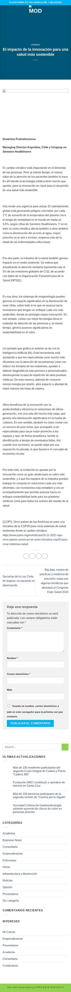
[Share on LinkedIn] (45, 556)
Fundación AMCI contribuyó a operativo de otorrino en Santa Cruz (39, 784)
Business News (12, 840)
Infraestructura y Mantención (20, 873)
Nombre (12, 658)
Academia (9, 833)
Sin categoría (11, 900)
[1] (19, 280)
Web (9, 689)
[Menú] (5, 12)
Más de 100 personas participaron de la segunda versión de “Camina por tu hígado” (39, 795)
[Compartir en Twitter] (39, 556)
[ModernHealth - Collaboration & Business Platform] (35, 12)
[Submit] (65, 747)
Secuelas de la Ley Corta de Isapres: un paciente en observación (19, 581)
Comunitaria (10, 846)
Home (6, 867)
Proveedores (10, 894)
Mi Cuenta (9, 932)
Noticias (8, 880)
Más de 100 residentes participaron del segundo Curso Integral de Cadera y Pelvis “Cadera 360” (39, 771)
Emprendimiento (13, 853)
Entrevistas (9, 860)
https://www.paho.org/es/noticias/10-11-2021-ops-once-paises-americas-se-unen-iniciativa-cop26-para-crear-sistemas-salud (35, 540)
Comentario (14, 628)
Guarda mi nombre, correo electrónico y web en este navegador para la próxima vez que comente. (35, 711)
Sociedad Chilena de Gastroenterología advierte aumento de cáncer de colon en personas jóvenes (37, 808)
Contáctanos (10, 965)
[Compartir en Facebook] (32, 556)
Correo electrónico (18, 674)
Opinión (35, 45)
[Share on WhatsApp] (26, 556)
